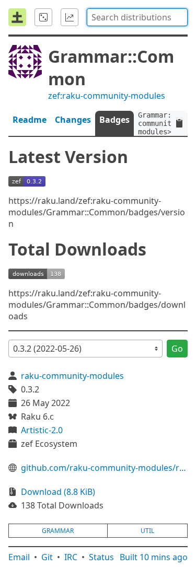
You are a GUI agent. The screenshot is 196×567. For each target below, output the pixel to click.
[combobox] (137, 17)
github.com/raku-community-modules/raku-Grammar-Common (104, 467)
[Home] (17, 17)
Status (101, 557)
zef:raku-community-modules (106, 95)
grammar (58, 530)
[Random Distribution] (43, 17)
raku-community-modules (72, 375)
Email (19, 557)
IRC (70, 557)
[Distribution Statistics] (69, 17)
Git (47, 557)
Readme (30, 119)
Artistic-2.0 (42, 430)
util (147, 530)
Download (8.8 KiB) (58, 491)
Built (154, 557)
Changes (73, 119)
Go (177, 348)
